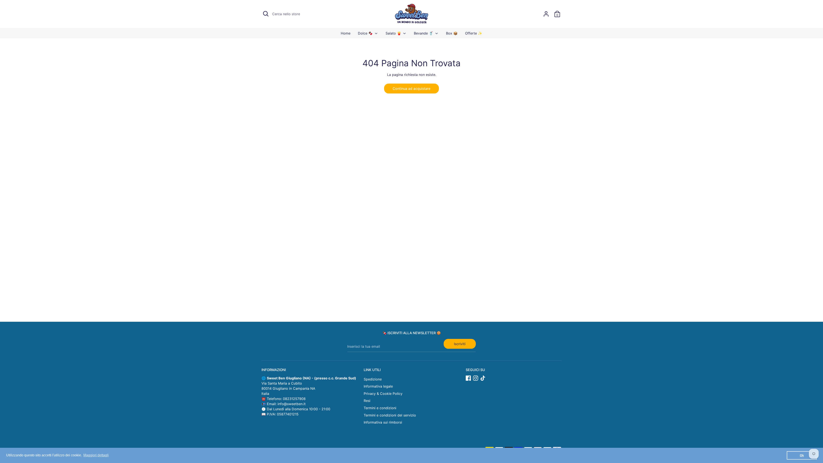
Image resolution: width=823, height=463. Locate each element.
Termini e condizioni (380, 408)
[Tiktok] (482, 378)
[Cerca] (265, 13)
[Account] (546, 14)
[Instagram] (475, 378)
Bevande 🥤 (424, 33)
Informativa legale (378, 386)
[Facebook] (468, 378)
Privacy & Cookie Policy (383, 393)
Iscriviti (460, 344)
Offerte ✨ (473, 33)
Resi (367, 400)
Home (345, 33)
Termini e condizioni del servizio (390, 415)
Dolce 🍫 (366, 33)
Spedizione (373, 379)
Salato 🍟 (394, 33)
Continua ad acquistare (411, 88)
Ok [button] (802, 455)
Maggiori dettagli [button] (96, 455)
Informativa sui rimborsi (383, 422)
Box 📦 (452, 33)
